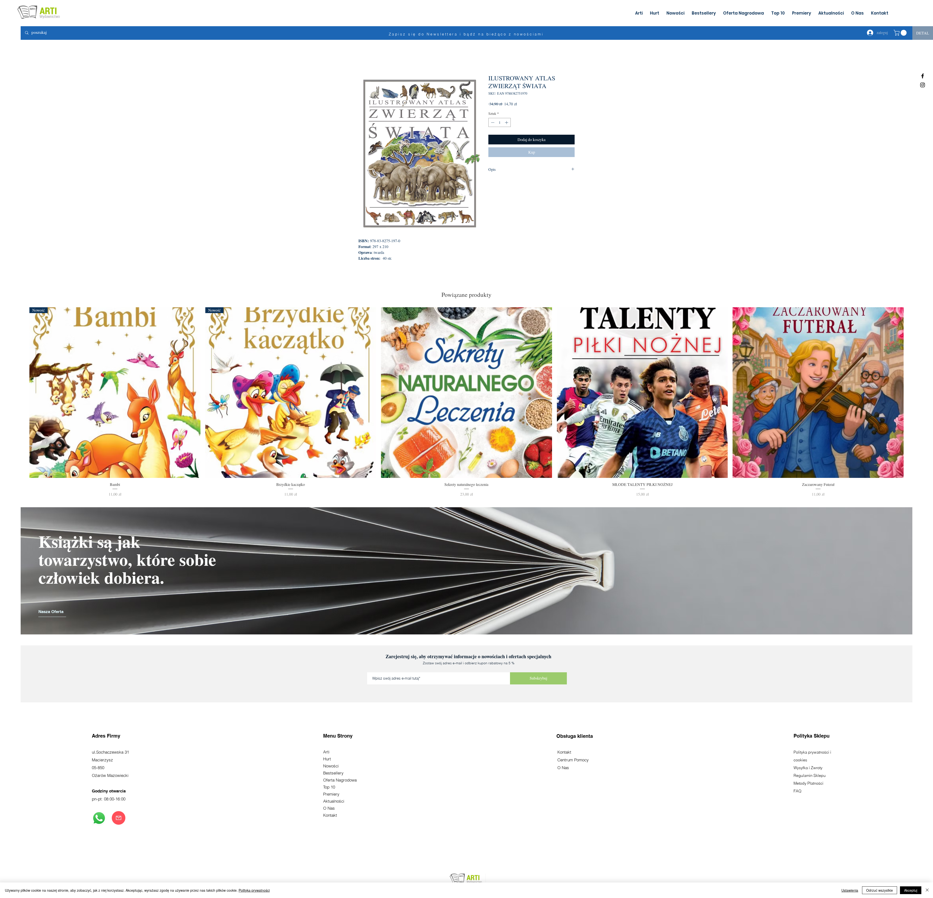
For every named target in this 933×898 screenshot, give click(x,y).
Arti (326, 751)
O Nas (329, 808)
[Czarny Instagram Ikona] (922, 85)
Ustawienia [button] (849, 890)
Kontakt (330, 815)
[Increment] (507, 122)
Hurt (327, 758)
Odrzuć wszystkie (879, 890)
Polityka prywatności (254, 890)
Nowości (331, 765)
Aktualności (333, 801)
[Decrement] (492, 122)
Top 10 (329, 787)
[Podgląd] (466, 392)
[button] (901, 33)
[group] (466, 402)
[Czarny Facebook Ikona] (922, 76)
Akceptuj (910, 890)
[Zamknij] (927, 890)
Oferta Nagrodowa (340, 779)
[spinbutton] (499, 122)
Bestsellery (333, 772)
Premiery (331, 794)
